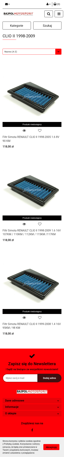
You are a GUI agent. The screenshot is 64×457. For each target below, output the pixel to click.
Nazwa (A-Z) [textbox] (10, 51)
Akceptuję (51, 447)
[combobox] (32, 52)
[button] (56, 4)
